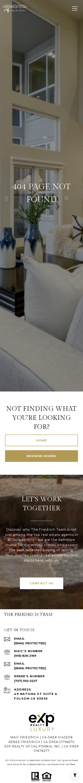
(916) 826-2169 (25, 656)
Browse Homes (41, 456)
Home (41, 440)
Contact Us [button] (42, 583)
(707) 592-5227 (25, 681)
